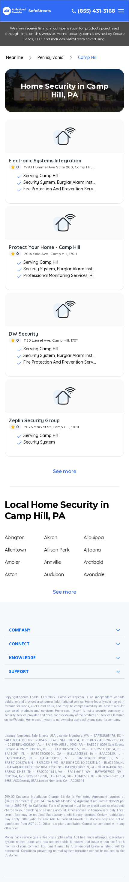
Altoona (92, 550)
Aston (11, 574)
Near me (14, 57)
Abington (14, 537)
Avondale (94, 574)
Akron (50, 537)
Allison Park (57, 550)
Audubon (54, 574)
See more (64, 471)
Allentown (15, 550)
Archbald (93, 562)
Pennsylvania (51, 57)
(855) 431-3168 (96, 11)
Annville (52, 562)
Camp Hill (87, 57)
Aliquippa (94, 537)
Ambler (12, 562)
